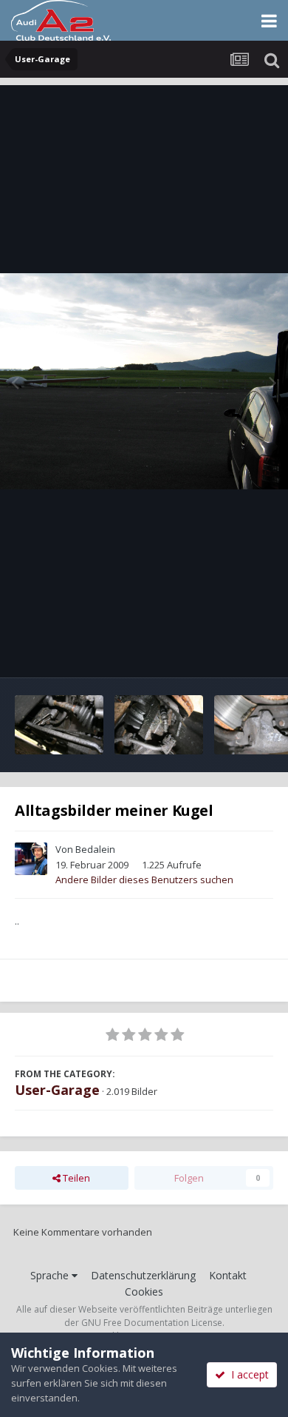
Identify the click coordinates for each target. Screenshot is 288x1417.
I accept (247, 1374)
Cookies (144, 1291)
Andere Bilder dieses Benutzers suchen (144, 879)
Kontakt (228, 1275)
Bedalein (95, 849)
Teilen (75, 1178)
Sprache (51, 1275)
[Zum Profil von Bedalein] (31, 859)
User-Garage (57, 1090)
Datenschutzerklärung (143, 1275)
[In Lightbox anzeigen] (144, 381)
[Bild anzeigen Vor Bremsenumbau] (59, 724)
